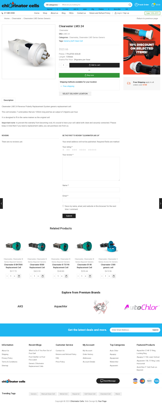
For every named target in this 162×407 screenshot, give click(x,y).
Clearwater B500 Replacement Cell (37, 266)
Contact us (81, 13)
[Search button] (129, 4)
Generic (67, 41)
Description (8, 100)
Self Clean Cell (77, 41)
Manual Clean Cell (48, 394)
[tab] (8, 100)
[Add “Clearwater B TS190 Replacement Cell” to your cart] (66, 276)
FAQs (71, 13)
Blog (63, 13)
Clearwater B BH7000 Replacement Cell (13, 266)
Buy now (90, 75)
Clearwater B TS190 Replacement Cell (60, 266)
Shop (45, 13)
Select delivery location (75, 94)
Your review (67, 155)
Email (65, 196)
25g (92, 9)
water (85, 9)
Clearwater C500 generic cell (108, 266)
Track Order (143, 5)
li (108, 9)
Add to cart (95, 65)
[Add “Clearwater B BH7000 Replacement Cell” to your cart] (19, 276)
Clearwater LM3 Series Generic (37, 18)
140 (126, 9)
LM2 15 (76, 9)
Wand (118, 394)
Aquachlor (60, 306)
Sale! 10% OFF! (152, 13)
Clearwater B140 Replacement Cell (84, 266)
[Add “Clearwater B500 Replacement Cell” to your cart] (42, 276)
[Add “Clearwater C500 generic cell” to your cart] (113, 276)
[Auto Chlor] (141, 307)
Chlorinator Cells (77, 401)
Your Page (102, 401)
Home (36, 13)
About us (54, 13)
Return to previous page (147, 18)
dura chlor (117, 9)
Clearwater (16, 18)
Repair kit (75, 394)
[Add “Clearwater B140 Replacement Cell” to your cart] (90, 276)
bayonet (49, 9)
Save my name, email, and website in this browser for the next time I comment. (90, 207)
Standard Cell (105, 394)
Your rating (67, 147)
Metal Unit (63, 394)
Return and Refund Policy (99, 13)
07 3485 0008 (9, 13)
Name (65, 185)
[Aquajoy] (101, 307)
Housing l (66, 9)
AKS (20, 306)
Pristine (101, 9)
